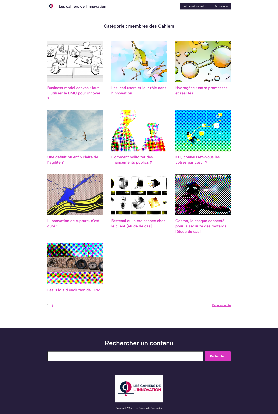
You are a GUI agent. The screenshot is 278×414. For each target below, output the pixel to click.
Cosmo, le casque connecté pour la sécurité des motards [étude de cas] (200, 226)
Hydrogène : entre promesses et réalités (201, 90)
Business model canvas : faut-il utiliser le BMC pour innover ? (74, 93)
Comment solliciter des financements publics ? (132, 160)
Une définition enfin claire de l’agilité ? (72, 160)
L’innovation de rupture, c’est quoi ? (73, 223)
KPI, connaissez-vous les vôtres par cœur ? (197, 160)
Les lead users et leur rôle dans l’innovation (138, 90)
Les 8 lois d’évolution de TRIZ (73, 290)
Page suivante (221, 305)
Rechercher (218, 356)
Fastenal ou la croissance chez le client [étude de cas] (138, 223)
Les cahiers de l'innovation (82, 6)
